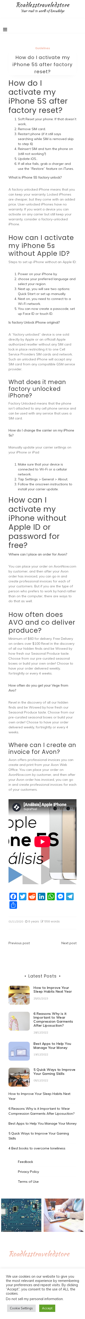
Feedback (25, 1162)
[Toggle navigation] (5, 29)
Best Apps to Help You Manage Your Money (52, 1046)
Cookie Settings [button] (21, 1308)
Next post (68, 943)
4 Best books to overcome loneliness (36, 1148)
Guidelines (42, 48)
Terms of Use (28, 1181)
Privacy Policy (28, 1172)
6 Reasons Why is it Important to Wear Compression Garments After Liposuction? (53, 1020)
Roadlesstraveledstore (42, 4)
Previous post (19, 943)
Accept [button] (47, 1308)
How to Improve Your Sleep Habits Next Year (53, 990)
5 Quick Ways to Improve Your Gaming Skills (55, 1071)
